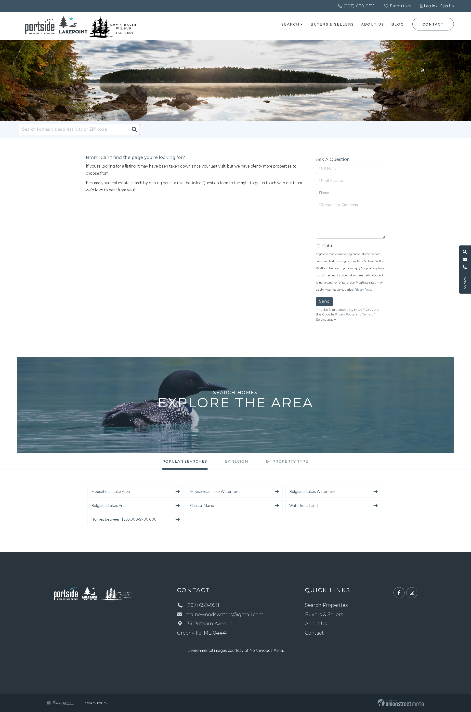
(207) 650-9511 (358, 5)
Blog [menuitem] (397, 24)
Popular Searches (184, 461)
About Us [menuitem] (372, 24)
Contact (433, 24)
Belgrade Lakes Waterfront (312, 491)
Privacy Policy (363, 290)
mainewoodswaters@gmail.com (224, 614)
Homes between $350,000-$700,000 (124, 519)
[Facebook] (399, 592)
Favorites (400, 5)
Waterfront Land (303, 505)
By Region (236, 461)
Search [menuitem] (290, 24)
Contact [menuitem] (314, 633)
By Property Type (287, 461)
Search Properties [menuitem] (326, 605)
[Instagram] (411, 592)
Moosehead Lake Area (110, 491)
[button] (134, 129)
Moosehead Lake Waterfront (215, 491)
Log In (429, 6)
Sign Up (447, 6)
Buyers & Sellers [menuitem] (332, 24)
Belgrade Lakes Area (109, 505)
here (167, 183)
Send (324, 301)
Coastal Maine (202, 505)
